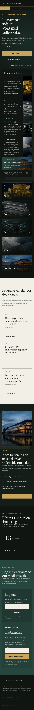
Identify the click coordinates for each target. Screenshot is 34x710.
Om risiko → (28, 174)
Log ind (24, 3)
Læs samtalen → (10, 336)
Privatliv (17, 697)
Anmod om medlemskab (17, 656)
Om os (3, 697)
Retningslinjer (10, 697)
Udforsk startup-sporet (17, 496)
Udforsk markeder (17, 59)
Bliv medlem (17, 53)
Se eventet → (10, 550)
